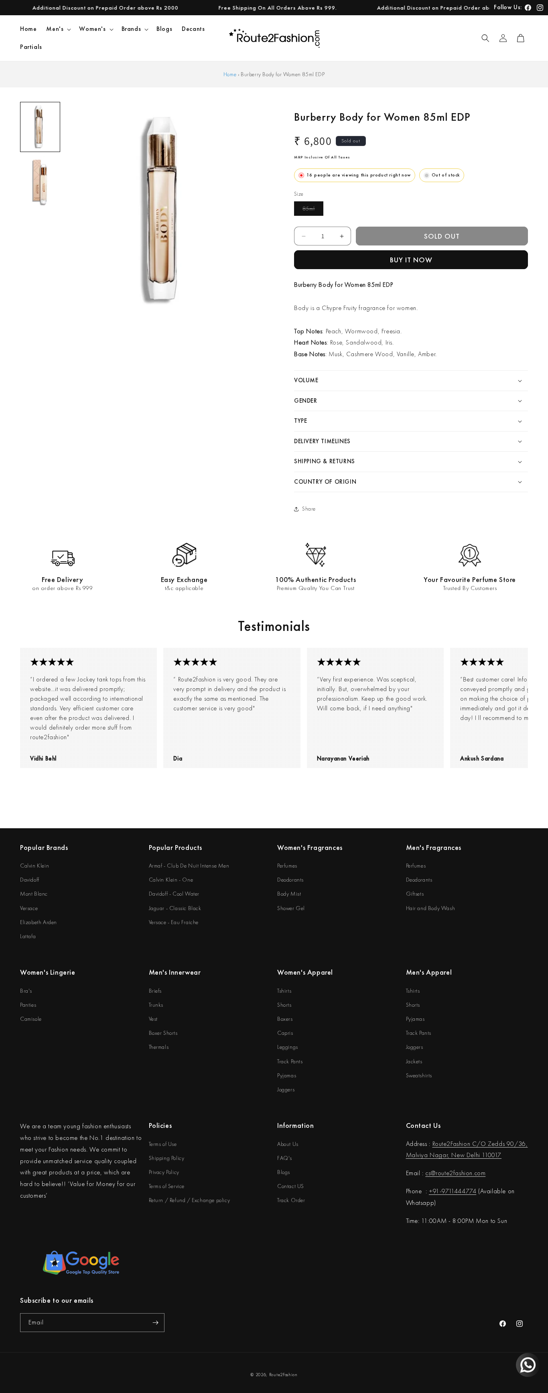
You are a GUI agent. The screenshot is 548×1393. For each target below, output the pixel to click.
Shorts (284, 1004)
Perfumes (287, 865)
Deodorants (290, 879)
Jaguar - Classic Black (175, 908)
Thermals (159, 1046)
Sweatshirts (419, 1075)
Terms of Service (167, 1186)
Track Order (291, 1200)
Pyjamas (286, 1075)
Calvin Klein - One (171, 879)
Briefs (155, 990)
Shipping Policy (167, 1158)
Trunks (156, 1004)
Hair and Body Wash (430, 908)
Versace (29, 908)
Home (229, 74)
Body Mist (289, 893)
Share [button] (309, 508)
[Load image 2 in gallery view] (40, 181)
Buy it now (411, 259)
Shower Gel (291, 908)
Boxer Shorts (163, 1032)
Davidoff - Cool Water (174, 893)
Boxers (285, 1018)
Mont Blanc (34, 893)
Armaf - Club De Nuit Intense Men (189, 865)
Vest (153, 1018)
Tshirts (284, 990)
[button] (57, 29)
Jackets (414, 1061)
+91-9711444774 (452, 1191)
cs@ (430, 1173)
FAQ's (284, 1158)
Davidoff (29, 879)
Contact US (290, 1186)
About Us (287, 1144)
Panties (28, 1004)
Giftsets (415, 893)
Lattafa (28, 936)
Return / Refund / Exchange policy (189, 1200)
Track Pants (290, 1061)
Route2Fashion (283, 1374)
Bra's (26, 990)
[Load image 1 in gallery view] (40, 127)
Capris (285, 1032)
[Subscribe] (155, 1322)
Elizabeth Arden (38, 922)
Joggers (285, 1089)
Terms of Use (163, 1144)
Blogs (283, 1172)
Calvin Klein (34, 865)
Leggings (287, 1046)
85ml (312, 210)
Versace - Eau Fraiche (174, 922)
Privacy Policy (164, 1172)
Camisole (31, 1018)
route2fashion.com (460, 1173)
